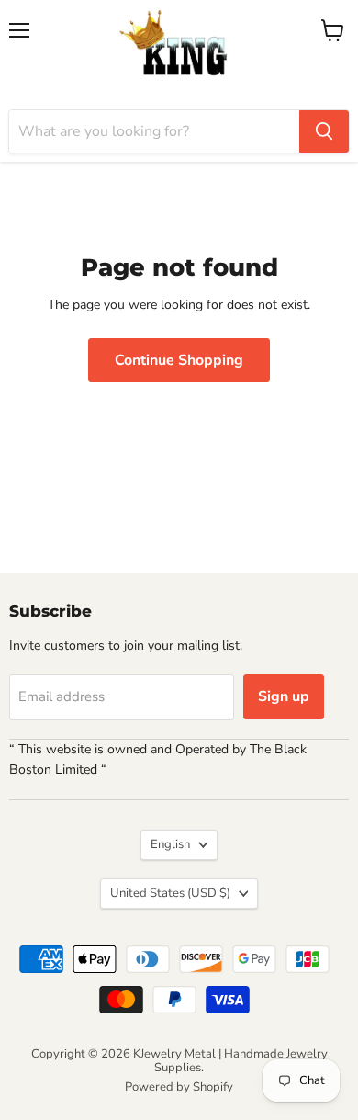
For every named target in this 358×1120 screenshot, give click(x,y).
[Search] (324, 131)
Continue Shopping (179, 360)
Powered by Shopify (179, 1087)
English (170, 844)
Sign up (283, 696)
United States (170, 893)
